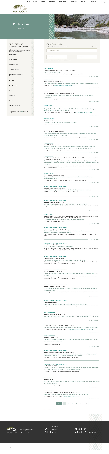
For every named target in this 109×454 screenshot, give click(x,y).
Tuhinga (61, 2)
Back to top (47, 410)
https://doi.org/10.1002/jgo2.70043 (83, 112)
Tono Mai (93, 2)
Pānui (71, 2)
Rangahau (52, 2)
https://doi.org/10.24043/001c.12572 (71, 396)
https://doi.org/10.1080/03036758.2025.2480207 (81, 329)
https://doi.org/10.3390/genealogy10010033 (64, 85)
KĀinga (28, 2)
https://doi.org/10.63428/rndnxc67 (70, 99)
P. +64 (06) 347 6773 (24, 432)
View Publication (95, 76)
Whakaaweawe (85, 2)
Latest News (73, 2)
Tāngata (43, 2)
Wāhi (34, 2)
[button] (35, 2)
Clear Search (94, 46)
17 (86, 403)
